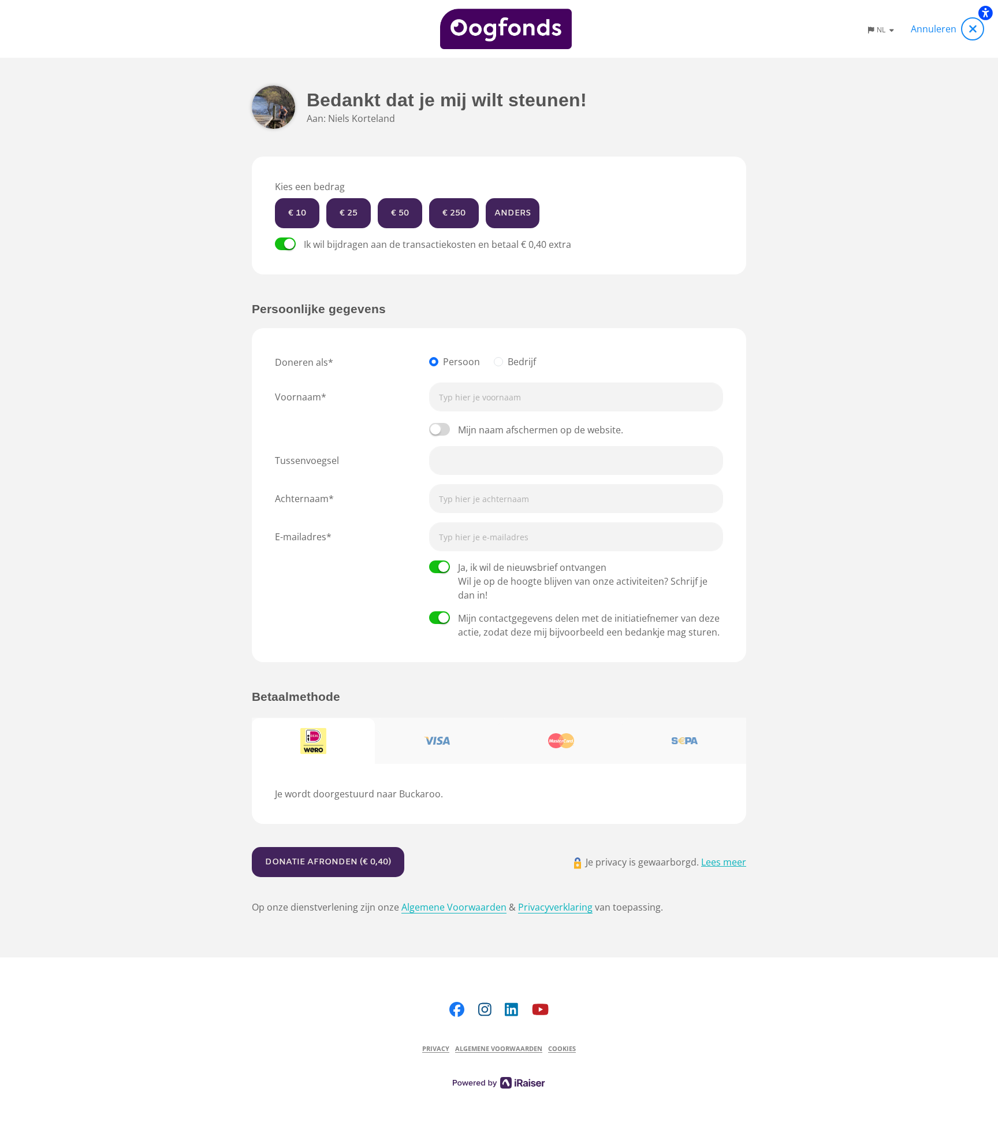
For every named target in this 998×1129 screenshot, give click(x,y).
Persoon (461, 361)
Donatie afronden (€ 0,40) (328, 862)
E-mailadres (300, 536)
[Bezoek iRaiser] (499, 1081)
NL (882, 30)
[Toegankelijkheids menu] (985, 13)
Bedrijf (522, 361)
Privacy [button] (435, 1048)
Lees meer (723, 862)
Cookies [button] (562, 1048)
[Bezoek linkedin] (511, 1008)
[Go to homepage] (506, 29)
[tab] (313, 741)
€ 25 (349, 213)
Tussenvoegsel (307, 460)
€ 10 (297, 213)
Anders (512, 213)
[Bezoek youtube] (540, 1008)
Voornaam (298, 397)
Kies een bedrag (310, 186)
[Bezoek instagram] (484, 1008)
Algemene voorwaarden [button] (498, 1048)
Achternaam (302, 498)
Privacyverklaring (555, 907)
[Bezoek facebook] (456, 1008)
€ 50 (400, 213)
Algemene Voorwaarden (454, 907)
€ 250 (454, 213)
